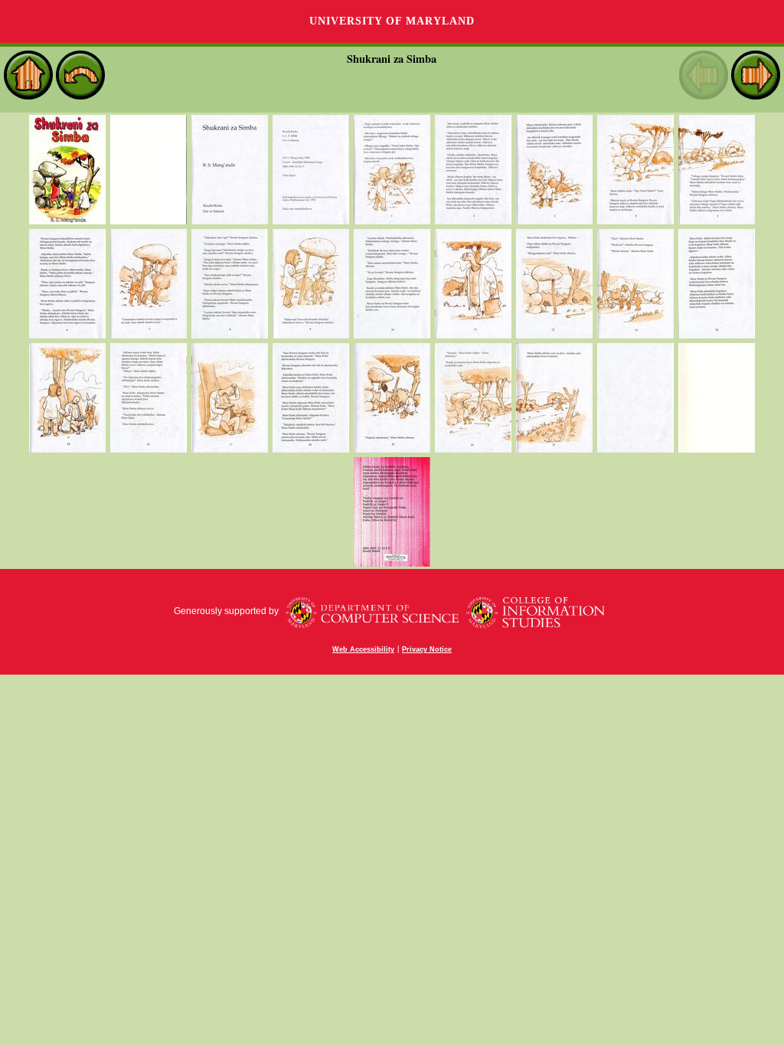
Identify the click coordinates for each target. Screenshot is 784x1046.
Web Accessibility (363, 649)
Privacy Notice (427, 649)
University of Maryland (392, 21)
